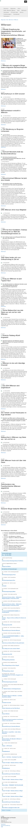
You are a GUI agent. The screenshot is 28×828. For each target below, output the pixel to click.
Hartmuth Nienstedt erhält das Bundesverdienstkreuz (12, 153)
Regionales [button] (12, 8)
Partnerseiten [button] (6, 16)
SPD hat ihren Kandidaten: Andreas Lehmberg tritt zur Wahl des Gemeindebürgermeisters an (14, 232)
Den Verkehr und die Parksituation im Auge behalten (13, 414)
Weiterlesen (3, 60)
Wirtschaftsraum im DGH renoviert (13, 94)
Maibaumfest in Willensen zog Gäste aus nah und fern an (13, 438)
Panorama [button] (6, 8)
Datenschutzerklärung (5, 825)
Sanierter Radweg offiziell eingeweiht (10, 336)
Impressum (3, 824)
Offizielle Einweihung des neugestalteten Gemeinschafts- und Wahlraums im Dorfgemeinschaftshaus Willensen (13, 32)
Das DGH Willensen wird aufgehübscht (10, 386)
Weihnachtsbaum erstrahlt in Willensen (10, 111)
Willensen (16, 19)
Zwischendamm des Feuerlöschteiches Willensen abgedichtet (10, 486)
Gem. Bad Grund (9, 19)
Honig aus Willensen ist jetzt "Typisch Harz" (11, 280)
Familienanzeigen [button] (7, 14)
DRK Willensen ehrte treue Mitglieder (13, 210)
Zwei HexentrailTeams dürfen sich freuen (17, 548)
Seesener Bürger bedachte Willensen (13, 509)
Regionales (3, 19)
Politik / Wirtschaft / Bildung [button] (9, 10)
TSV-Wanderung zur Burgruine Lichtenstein (12, 130)
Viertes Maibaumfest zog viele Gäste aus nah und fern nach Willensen (12, 312)
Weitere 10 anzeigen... (6, 810)
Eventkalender (16, 14)
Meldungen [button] (23, 10)
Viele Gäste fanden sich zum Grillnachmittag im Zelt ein (11, 258)
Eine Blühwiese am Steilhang (15, 536)
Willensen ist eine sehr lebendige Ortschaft (13, 364)
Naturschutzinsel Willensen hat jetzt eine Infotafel (14, 179)
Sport (18, 10)
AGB (2, 826)
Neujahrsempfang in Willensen (15, 546)
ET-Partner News (14, 12)
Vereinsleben (6, 12)
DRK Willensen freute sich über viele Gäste (13, 461)
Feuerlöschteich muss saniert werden (16, 532)
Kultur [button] (19, 8)
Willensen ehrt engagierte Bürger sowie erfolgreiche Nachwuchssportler (14, 66)
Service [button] (21, 12)
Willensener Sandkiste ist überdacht (16, 545)
